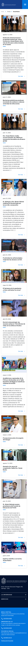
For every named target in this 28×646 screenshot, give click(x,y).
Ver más (21, 76)
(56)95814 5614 (7, 637)
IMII (5, 17)
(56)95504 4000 (7, 618)
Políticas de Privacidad (7, 640)
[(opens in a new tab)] (14, 88)
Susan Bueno (7, 83)
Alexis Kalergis (8, 181)
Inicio (2, 11)
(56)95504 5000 (7, 628)
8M (4, 358)
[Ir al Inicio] (9, 4)
